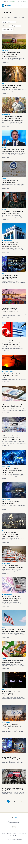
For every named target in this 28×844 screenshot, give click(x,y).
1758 (20, 801)
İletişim (9, 833)
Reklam (14, 833)
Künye (3, 833)
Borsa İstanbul (16, 17)
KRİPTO (9, 17)
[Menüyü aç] (25, 5)
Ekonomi (4, 17)
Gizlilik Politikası (22, 833)
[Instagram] (15, 826)
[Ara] (22, 5)
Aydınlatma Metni (14, 835)
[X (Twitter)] (12, 826)
